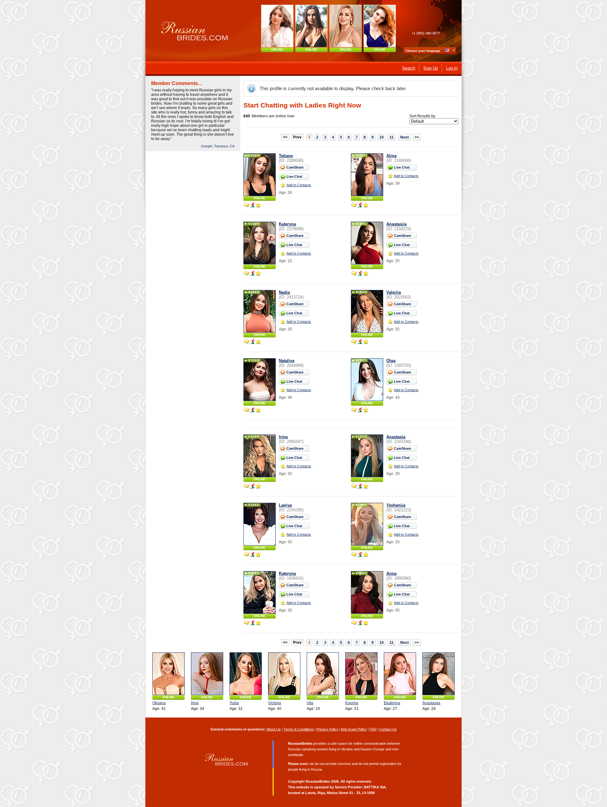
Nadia (284, 292)
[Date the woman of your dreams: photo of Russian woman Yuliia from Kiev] (245, 674)
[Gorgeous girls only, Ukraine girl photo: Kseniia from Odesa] (361, 674)
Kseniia (351, 703)
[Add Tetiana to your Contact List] (258, 205)
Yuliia (234, 703)
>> (416, 137)
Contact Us (388, 729)
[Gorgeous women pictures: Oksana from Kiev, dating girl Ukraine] (168, 674)
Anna (391, 573)
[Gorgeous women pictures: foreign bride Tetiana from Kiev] (345, 26)
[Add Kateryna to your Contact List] (258, 274)
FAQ (373, 729)
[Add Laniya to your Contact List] (258, 555)
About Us (274, 729)
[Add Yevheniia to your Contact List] (365, 555)
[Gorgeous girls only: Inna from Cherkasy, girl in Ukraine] (207, 674)
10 (381, 137)
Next (404, 137)
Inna (195, 703)
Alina (391, 155)
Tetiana (286, 155)
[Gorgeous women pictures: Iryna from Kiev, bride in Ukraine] (311, 26)
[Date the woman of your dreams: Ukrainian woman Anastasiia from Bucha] (438, 674)
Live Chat (294, 176)
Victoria (274, 703)
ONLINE (277, 49)
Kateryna (287, 224)
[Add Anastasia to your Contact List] (365, 487)
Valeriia (393, 292)
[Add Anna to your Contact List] (365, 623)
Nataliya (286, 360)
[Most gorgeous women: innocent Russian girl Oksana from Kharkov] (277, 26)
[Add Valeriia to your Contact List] (365, 342)
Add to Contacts (298, 185)
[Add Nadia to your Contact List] (258, 342)
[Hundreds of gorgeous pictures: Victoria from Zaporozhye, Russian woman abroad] (284, 674)
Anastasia (395, 436)
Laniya (285, 505)
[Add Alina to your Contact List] (365, 205)
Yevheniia (395, 505)
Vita (310, 703)
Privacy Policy (327, 729)
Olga (390, 360)
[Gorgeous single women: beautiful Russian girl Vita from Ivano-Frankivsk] (323, 674)
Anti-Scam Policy (354, 729)
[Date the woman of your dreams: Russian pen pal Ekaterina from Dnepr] (400, 674)
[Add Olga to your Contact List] (365, 410)
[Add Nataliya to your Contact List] (258, 410)
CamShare (295, 167)
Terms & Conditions (299, 729)
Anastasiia (396, 224)
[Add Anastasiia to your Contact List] (365, 274)
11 (391, 137)
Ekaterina (392, 703)
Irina (283, 436)
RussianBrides (318, 781)
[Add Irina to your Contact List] (258, 487)
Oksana (159, 703)
